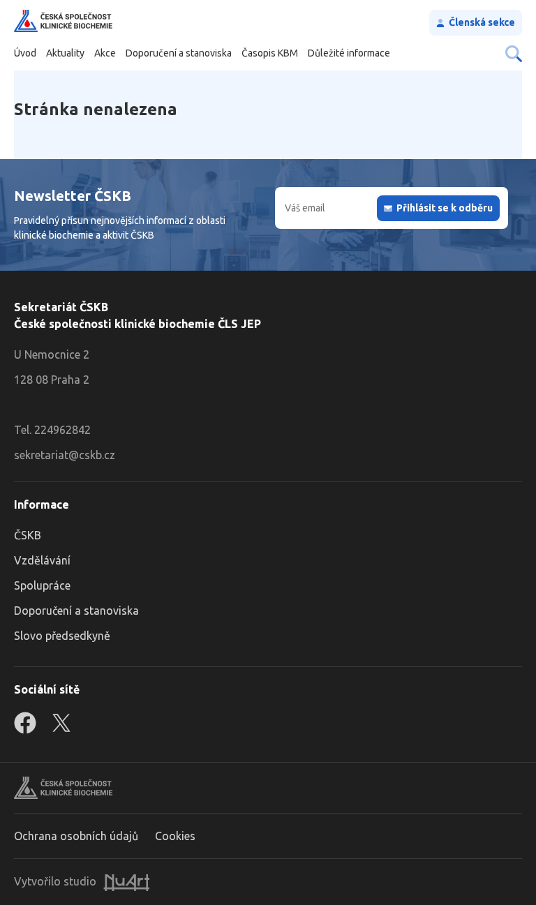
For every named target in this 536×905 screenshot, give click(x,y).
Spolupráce (42, 585)
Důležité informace (349, 53)
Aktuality (65, 53)
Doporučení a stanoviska (179, 53)
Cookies (175, 836)
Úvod (25, 53)
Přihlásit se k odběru (444, 208)
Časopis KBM (269, 53)
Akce (105, 53)
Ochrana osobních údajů (76, 836)
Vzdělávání (42, 560)
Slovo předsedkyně (62, 635)
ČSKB (27, 535)
